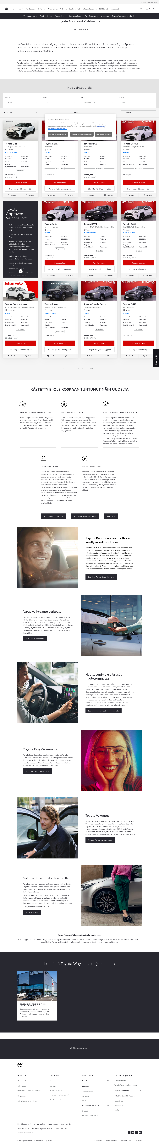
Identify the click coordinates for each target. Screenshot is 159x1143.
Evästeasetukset (125, 1140)
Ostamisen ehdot (111, 1140)
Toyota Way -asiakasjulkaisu (125, 1085)
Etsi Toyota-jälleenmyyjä (149, 2)
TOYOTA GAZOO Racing (124, 1095)
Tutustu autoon (20, 182)
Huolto (85, 1080)
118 (91, 368)
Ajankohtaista (120, 1080)
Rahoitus (53, 1080)
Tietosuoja (138, 1140)
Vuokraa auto (55, 1099)
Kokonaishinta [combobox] (89, 102)
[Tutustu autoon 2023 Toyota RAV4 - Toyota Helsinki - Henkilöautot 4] (60, 291)
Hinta (83, 97)
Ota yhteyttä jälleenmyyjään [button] (20, 188)
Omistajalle (53, 8)
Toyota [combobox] (10, 102)
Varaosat (85, 1096)
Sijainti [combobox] (124, 102)
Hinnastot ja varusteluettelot (29, 1090)
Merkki (7, 97)
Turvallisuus (119, 1101)
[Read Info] (16, 177)
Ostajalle (42, 8)
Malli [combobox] (48, 102)
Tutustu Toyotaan (89, 8)
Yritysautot (22, 1095)
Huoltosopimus (56, 1090)
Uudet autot (18, 8)
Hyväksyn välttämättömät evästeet (82, 134)
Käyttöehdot (98, 1140)
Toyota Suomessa (122, 1090)
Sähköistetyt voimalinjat (109, 8)
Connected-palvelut (90, 1105)
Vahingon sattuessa (90, 1115)
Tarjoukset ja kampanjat (59, 1094)
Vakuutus (53, 1086)
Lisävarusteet (87, 1091)
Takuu (84, 1100)
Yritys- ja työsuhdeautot (70, 8)
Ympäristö (118, 1105)
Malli (45, 97)
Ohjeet (85, 1111)
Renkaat (85, 1086)
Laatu (116, 1109)
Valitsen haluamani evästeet (58, 134)
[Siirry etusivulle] (6, 9)
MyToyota (152, 9)
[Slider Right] (36, 131)
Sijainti (121, 97)
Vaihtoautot (30, 8)
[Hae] (141, 8)
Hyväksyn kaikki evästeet (103, 134)
